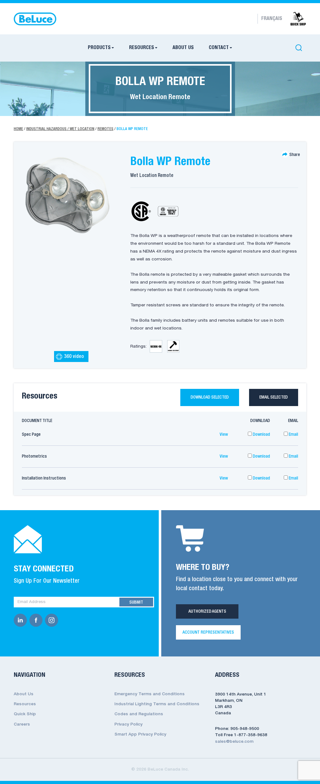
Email (293, 434)
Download (261, 434)
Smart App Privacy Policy (140, 734)
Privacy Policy (128, 724)
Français (271, 19)
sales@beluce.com (234, 742)
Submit (136, 602)
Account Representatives (208, 632)
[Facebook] (37, 620)
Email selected (273, 397)
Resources (141, 48)
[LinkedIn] (21, 620)
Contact (219, 48)
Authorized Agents (207, 611)
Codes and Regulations (138, 714)
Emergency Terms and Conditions (149, 694)
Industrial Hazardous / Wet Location (60, 129)
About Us (183, 48)
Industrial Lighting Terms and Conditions (156, 704)
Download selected (210, 397)
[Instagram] (53, 620)
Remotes (105, 129)
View (224, 434)
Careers (22, 724)
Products (99, 48)
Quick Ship (25, 714)
